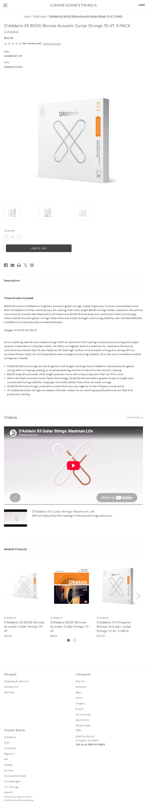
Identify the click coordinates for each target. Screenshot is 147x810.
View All (8, 792)
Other (79, 698)
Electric (80, 681)
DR (6, 759)
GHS (6, 742)
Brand (79, 709)
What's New (83, 725)
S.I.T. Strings (11, 787)
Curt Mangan (12, 781)
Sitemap (9, 692)
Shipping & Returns (16, 681)
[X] (25, 265)
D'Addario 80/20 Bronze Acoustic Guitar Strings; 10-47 (70, 627)
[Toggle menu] (5, 5)
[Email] (12, 265)
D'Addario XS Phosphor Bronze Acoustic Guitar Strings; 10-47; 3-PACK (114, 627)
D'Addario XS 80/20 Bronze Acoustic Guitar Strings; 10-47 (24, 627)
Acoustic (81, 686)
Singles (80, 703)
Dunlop (8, 770)
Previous (5, 595)
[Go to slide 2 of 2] (74, 640)
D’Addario (10, 737)
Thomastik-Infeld (14, 776)
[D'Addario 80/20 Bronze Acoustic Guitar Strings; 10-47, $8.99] (71, 586)
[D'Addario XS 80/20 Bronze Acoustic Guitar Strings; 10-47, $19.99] (25, 586)
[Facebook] (6, 265)
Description (12, 280)
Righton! (9, 753)
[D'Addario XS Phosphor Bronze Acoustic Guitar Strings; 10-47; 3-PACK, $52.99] (117, 586)
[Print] (19, 265)
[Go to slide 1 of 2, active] (68, 640)
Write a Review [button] (52, 43)
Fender (8, 764)
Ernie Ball (10, 748)
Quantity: (9, 230)
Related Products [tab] (15, 549)
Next (138, 595)
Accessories (83, 714)
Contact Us (11, 686)
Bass (79, 692)
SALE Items (82, 720)
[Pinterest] (32, 265)
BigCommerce (24, 796)
